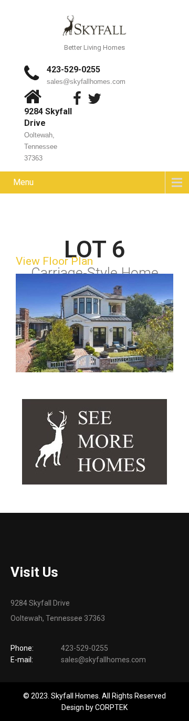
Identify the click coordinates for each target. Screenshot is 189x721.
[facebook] (77, 98)
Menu (23, 182)
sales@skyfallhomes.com (86, 81)
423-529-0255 (73, 69)
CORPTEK (111, 707)
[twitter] (94, 98)
